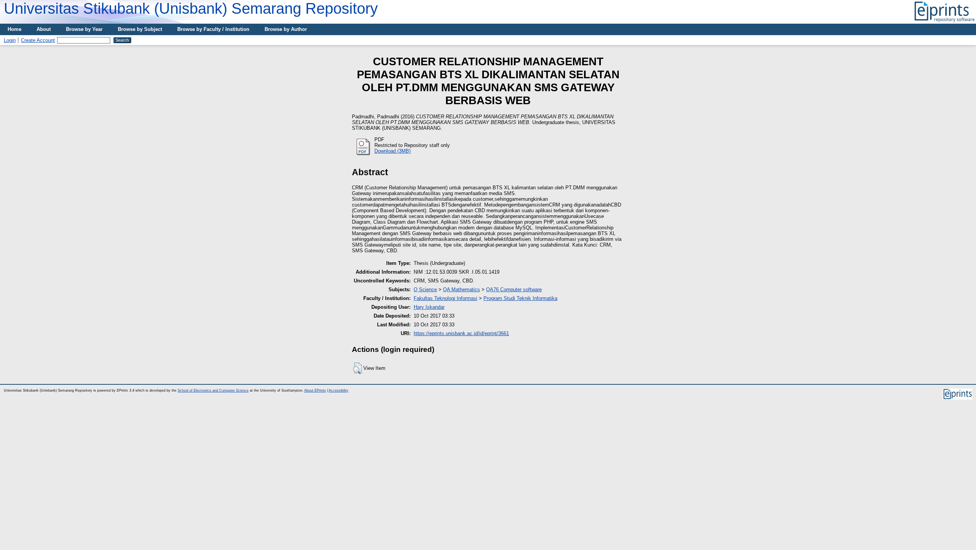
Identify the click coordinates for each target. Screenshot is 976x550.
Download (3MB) (392, 151)
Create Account (38, 40)
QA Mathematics (461, 289)
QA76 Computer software (514, 289)
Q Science (425, 289)
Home (14, 29)
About (44, 29)
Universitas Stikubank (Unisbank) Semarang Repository (191, 8)
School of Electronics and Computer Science (213, 390)
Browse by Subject (140, 29)
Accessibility (338, 390)
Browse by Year (84, 29)
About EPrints (315, 390)
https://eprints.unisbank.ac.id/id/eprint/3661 (461, 333)
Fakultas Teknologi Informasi (445, 298)
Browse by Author (286, 29)
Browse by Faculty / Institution (213, 29)
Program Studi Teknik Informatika (520, 298)
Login (10, 40)
